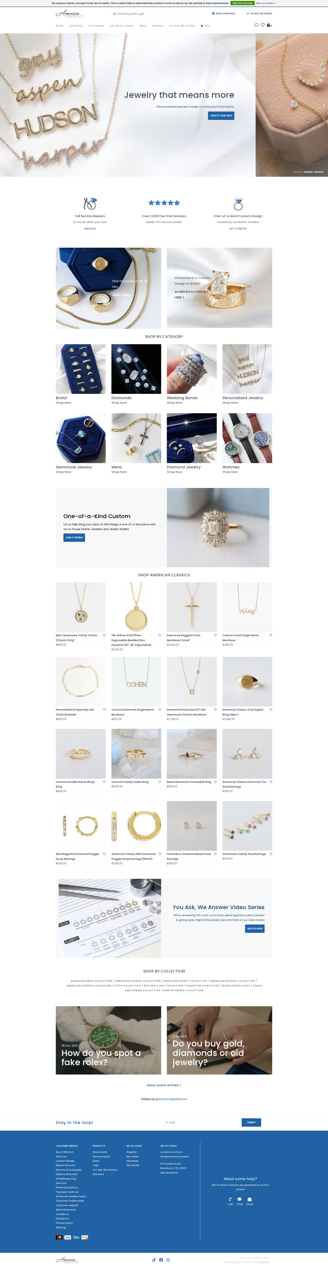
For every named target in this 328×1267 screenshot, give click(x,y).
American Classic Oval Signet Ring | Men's (242, 712)
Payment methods (67, 1192)
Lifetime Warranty (66, 1174)
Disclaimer (62, 1218)
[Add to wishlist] (104, 635)
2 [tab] (308, 172)
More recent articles (163, 1085)
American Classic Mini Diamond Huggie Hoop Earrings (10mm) (133, 856)
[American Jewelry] (81, 13)
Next (315, 106)
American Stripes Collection (88, 985)
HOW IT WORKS (74, 537)
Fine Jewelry (96, 25)
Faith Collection (127, 985)
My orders (133, 1156)
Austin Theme (232, 1262)
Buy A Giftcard (64, 1152)
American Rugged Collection (232, 981)
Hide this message (243, 3)
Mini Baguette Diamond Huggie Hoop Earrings (77, 856)
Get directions (169, 1172)
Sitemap (61, 1227)
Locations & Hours (171, 1152)
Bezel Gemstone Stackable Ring (189, 782)
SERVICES (90, 229)
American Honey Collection (185, 981)
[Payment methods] (60, 1238)
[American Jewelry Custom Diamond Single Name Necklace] (136, 682)
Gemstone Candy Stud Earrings (244, 854)
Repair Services (65, 1165)
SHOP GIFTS (297, 120)
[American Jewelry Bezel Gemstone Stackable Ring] (192, 754)
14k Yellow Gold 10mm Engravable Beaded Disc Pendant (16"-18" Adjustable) (131, 640)
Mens (143, 25)
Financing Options (67, 1187)
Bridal (59, 25)
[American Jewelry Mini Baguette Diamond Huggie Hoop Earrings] (81, 826)
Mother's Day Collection (163, 985)
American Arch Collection (91, 981)
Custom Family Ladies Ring (130, 782)
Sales (96, 1161)
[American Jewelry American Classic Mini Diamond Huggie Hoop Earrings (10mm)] (136, 826)
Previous (12, 106)
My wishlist (133, 1165)
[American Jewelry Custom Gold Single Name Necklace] (247, 607)
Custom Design (65, 1161)
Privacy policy (64, 1223)
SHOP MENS (121, 295)
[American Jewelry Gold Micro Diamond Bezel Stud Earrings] (192, 826)
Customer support (67, 1205)
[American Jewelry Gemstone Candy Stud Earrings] (247, 826)
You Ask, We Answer (182, 25)
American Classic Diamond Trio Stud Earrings (244, 784)
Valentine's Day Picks (203, 985)
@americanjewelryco (171, 1099)
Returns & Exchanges (69, 1170)
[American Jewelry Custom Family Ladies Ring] (136, 754)
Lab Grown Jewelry (122, 25)
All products (100, 1152)
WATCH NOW (254, 928)
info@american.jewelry (174, 1156)
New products (101, 1156)
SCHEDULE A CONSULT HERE (191, 295)
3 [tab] (319, 172)
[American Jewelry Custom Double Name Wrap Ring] (81, 754)
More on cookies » (266, 3)
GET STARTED (238, 229)
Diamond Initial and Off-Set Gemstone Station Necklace (186, 712)
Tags (96, 1165)
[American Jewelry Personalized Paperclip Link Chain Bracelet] (81, 682)
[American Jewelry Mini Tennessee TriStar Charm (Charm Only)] (81, 607)
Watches (158, 25)
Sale (206, 25)
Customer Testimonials (70, 1201)
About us (61, 1156)
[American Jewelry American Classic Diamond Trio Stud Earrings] (247, 754)
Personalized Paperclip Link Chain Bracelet (75, 712)
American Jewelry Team (71, 1196)
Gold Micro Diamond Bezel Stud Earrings (189, 856)
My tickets (133, 1161)
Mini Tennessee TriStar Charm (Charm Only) (76, 637)
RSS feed (98, 1174)
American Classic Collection (138, 981)
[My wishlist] (263, 25)
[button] (257, 25)
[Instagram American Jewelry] (168, 1260)
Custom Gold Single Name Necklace (240, 637)
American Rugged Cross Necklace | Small (183, 637)
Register (132, 1152)
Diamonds (76, 25)
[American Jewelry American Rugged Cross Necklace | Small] (192, 607)
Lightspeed (263, 1262)
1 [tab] (297, 172)
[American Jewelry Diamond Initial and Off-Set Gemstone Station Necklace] (192, 682)
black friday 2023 (236, 985)
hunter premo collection (183, 990)
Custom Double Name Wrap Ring (75, 784)
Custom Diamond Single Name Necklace (132, 712)
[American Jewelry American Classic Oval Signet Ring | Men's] (247, 682)
